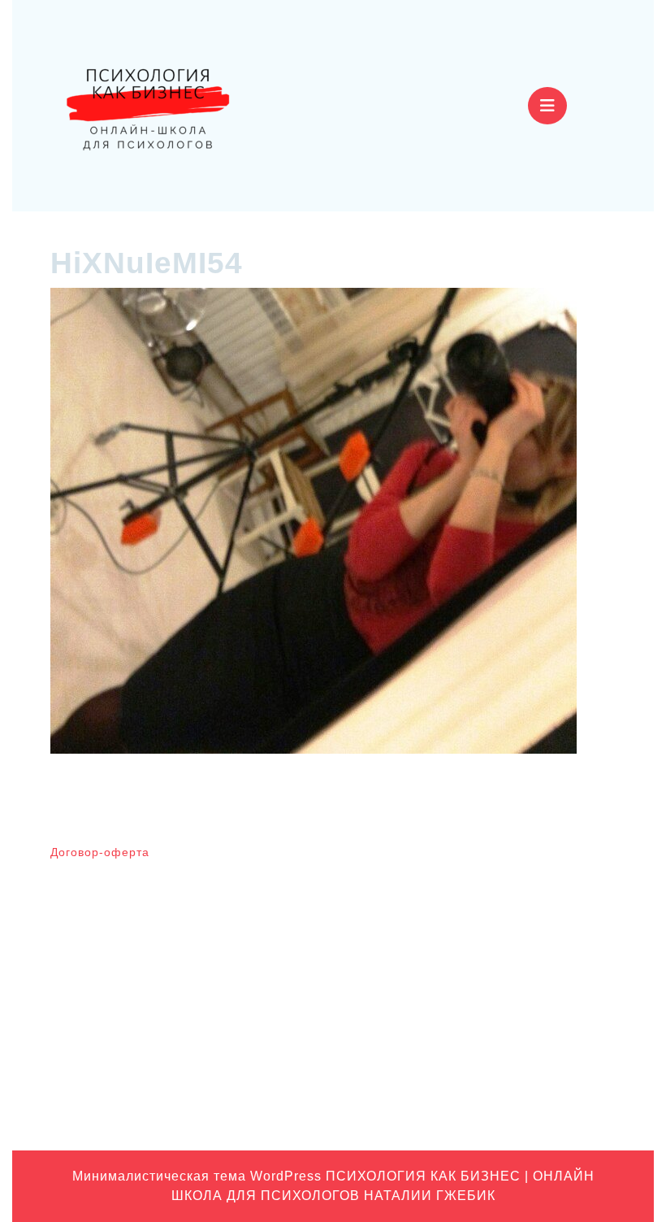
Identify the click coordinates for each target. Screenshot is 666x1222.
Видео (505, 901)
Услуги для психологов (549, 1104)
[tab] (547, 105)
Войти (358, 859)
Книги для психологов (547, 952)
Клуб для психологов (544, 926)
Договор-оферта (99, 852)
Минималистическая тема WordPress (197, 1176)
